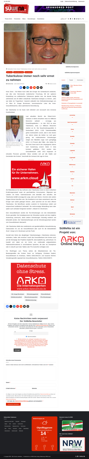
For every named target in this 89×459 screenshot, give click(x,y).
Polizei (9, 428)
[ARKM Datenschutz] (31, 276)
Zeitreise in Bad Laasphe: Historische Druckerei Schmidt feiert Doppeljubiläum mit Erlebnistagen (72, 99)
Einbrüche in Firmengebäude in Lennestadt (72, 103)
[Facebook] (20, 87)
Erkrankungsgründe (32, 294)
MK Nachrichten (8, 426)
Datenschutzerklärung (71, 1)
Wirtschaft (21, 430)
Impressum (81, 1)
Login (61, 1)
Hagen (6, 423)
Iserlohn (14, 423)
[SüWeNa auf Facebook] (72, 224)
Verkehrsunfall (14, 430)
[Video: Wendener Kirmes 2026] (65, 87)
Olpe (5, 428)
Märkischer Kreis (16, 426)
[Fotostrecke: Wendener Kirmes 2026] (65, 93)
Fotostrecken (17, 18)
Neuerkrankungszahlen (31, 297)
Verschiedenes (40, 18)
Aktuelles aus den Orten (9, 421)
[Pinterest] (31, 87)
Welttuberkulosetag (31, 300)
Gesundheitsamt (46, 294)
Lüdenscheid (20, 423)
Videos (24, 18)
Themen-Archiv (8, 18)
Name (8, 382)
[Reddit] (34, 87)
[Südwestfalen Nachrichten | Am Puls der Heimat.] (16, 8)
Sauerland (15, 428)
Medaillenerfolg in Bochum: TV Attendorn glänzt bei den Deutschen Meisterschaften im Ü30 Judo (72, 107)
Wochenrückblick (31, 336)
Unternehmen (7, 430)
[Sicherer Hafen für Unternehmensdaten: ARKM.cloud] (31, 174)
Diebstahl (17, 421)
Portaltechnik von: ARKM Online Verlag (31, 456)
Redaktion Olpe (10, 83)
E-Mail (31, 331)
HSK (10, 423)
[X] (24, 87)
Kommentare (80, 80)
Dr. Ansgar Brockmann (18, 294)
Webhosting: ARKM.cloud (45, 456)
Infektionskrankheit (17, 297)
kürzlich (63, 80)
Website (34, 388)
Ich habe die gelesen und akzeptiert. (25, 401)
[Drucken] (41, 87)
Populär (71, 80)
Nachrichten (23, 426)
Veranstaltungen (31, 18)
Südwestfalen (26, 428)
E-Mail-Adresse (11, 388)
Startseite (10, 69)
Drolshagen (23, 421)
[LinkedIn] (27, 87)
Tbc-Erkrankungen (46, 297)
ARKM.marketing (58, 4)
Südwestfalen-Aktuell (18, 72)
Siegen (20, 428)
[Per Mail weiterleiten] (37, 87)
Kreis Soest (17, 69)
